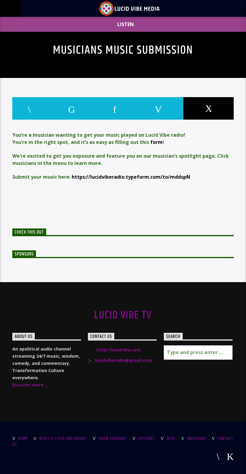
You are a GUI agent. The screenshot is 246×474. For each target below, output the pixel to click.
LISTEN (125, 24)
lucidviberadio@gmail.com (123, 360)
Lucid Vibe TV (123, 315)
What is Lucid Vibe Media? (63, 438)
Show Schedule (112, 438)
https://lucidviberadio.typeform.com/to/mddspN (131, 177)
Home (23, 438)
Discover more (28, 385)
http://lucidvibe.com (119, 350)
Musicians (196, 438)
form (156, 142)
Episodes (146, 438)
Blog (171, 438)
